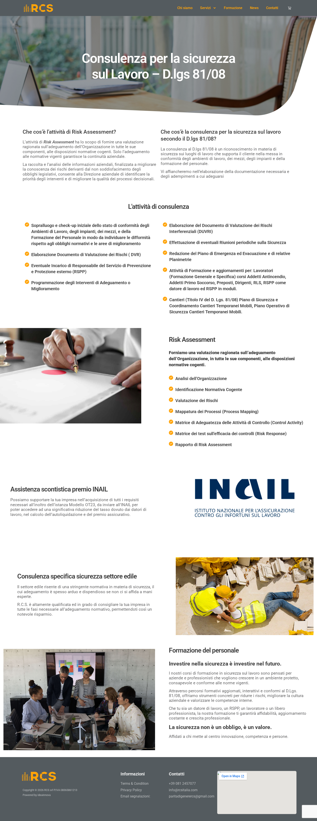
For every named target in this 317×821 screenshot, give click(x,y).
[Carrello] (289, 8)
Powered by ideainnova (37, 795)
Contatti (272, 8)
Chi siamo (185, 8)
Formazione (233, 8)
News (254, 8)
